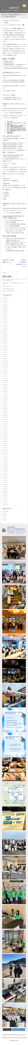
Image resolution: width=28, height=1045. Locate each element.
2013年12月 (5, 484)
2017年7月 (5, 426)
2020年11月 (5, 371)
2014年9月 (5, 471)
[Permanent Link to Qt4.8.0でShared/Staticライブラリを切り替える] (24, 25)
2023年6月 (5, 339)
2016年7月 (5, 443)
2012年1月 (5, 502)
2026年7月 (5, 298)
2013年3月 (5, 493)
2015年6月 (5, 458)
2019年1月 (5, 393)
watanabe (5, 20)
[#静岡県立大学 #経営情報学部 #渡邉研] (14, 769)
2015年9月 (5, 454)
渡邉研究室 (14, 8)
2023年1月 (5, 345)
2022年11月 (5, 348)
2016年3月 (5, 447)
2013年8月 (5, 486)
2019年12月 (5, 376)
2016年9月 (5, 439)
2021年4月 (5, 369)
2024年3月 (5, 330)
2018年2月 (5, 410)
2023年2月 (5, 343)
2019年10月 (5, 380)
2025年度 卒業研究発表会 (8, 290)
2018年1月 (5, 413)
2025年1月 (5, 319)
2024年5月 (5, 328)
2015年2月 (5, 465)
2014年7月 (5, 476)
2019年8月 (5, 384)
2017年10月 (5, 419)
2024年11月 (5, 322)
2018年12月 (5, 395)
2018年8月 (5, 402)
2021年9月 (5, 367)
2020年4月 (5, 374)
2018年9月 (5, 400)
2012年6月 (5, 495)
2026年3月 (5, 302)
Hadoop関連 (5, 511)
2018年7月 (5, 404)
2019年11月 (5, 378)
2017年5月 (5, 428)
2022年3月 (5, 356)
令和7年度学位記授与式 (8, 288)
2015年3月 (5, 463)
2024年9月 (5, 324)
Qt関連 (6, 22)
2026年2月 (5, 304)
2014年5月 (5, 478)
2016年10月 (5, 437)
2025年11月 (5, 306)
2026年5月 (5, 300)
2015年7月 (5, 456)
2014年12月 (5, 467)
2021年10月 (5, 365)
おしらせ (5, 517)
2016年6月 (5, 445)
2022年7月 (5, 354)
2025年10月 (5, 308)
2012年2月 (5, 499)
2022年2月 (5, 358)
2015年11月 (5, 452)
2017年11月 (5, 417)
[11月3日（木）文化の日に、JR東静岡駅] (14, 1015)
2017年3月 (5, 430)
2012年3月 (5, 497)
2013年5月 (5, 491)
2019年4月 (5, 391)
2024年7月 (5, 326)
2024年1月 (5, 332)
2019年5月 (5, 389)
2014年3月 (5, 480)
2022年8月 (5, 352)
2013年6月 (5, 489)
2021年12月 (5, 361)
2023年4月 (5, 341)
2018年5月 (5, 406)
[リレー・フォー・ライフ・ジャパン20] (14, 990)
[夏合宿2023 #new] (14, 868)
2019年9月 (5, 382)
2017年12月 (5, 415)
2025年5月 (5, 315)
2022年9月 (5, 350)
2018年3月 (5, 408)
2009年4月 (5, 504)
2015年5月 (5, 460)
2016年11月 (5, 434)
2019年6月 (5, 387)
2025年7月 (5, 313)
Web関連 (5, 515)
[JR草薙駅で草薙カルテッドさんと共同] (14, 941)
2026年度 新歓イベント (8, 286)
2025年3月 (5, 317)
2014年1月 (5, 482)
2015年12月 (5, 450)
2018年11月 (5, 397)
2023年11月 (5, 335)
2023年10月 (5, 337)
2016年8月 (5, 441)
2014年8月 (5, 473)
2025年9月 (5, 311)
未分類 (4, 520)
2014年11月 (5, 469)
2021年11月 (5, 363)
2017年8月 (5, 423)
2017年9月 (5, 421)
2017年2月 (5, 432)
